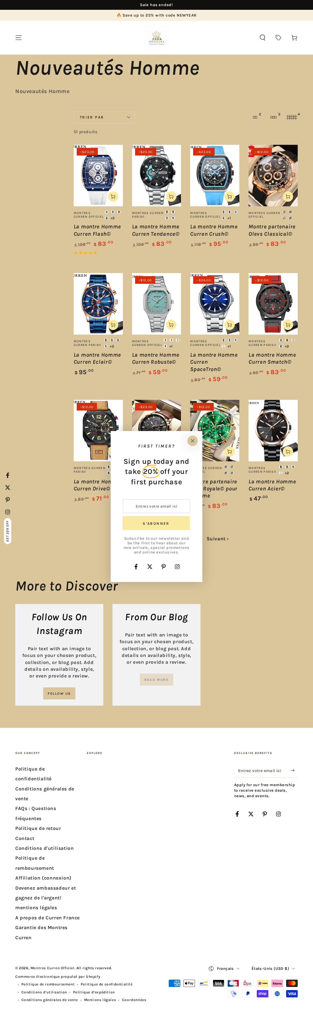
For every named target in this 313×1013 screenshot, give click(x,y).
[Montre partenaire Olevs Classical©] (273, 175)
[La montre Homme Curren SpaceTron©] (214, 304)
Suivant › (218, 539)
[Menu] (19, 37)
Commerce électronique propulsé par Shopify (57, 976)
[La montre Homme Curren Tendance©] (156, 175)
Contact (24, 838)
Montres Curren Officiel (53, 968)
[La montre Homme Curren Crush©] (214, 175)
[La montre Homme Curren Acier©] (273, 430)
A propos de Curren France (47, 918)
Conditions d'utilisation (44, 848)
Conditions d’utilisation (44, 992)
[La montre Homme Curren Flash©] (98, 175)
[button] (263, 37)
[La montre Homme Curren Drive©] (98, 430)
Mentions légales (100, 1000)
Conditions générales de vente (49, 1000)
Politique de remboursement (48, 984)
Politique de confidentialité (107, 984)
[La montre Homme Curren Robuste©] (156, 304)
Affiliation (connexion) (43, 878)
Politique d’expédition (94, 992)
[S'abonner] (294, 770)
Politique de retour (38, 828)
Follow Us (59, 694)
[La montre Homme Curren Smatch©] (273, 304)
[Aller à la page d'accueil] (156, 37)
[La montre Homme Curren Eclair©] (98, 304)
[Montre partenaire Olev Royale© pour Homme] (214, 430)
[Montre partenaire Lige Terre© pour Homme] (156, 430)
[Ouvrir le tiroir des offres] (278, 37)
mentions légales (36, 907)
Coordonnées (134, 1000)
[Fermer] (192, 441)
